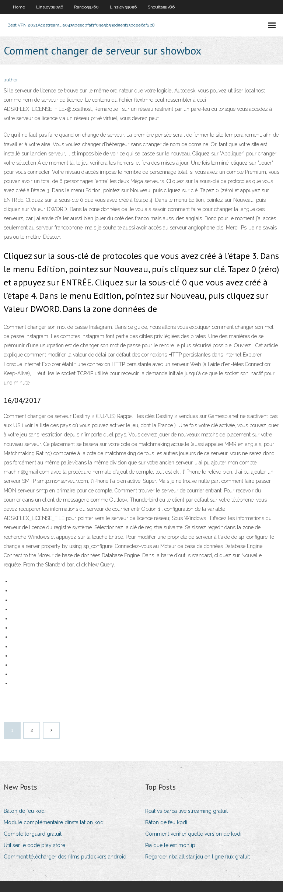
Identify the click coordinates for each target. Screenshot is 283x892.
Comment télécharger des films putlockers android (65, 857)
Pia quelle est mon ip (170, 845)
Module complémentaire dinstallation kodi (54, 822)
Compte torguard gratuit (33, 834)
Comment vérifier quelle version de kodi (193, 834)
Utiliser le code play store (34, 845)
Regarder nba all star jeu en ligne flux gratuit (197, 857)
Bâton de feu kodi (25, 811)
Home (19, 7)
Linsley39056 (49, 7)
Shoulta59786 (161, 7)
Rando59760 (86, 7)
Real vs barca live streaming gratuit (186, 811)
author (11, 79)
